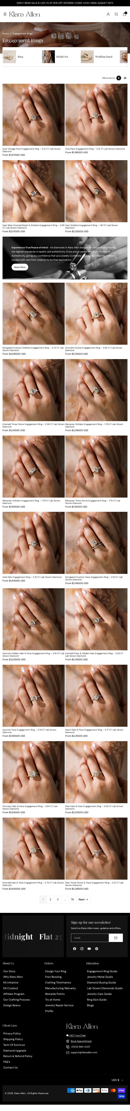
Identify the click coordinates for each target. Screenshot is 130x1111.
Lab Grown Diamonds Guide (105, 988)
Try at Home (52, 999)
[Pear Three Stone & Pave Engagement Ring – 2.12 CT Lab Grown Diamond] (96, 849)
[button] (5, 14)
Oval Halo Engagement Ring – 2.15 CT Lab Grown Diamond (32, 577)
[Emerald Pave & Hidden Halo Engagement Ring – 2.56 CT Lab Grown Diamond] (96, 619)
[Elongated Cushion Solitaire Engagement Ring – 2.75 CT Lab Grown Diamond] (34, 314)
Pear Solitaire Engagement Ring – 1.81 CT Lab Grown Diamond (91, 226)
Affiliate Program (13, 994)
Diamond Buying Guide (101, 982)
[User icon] (108, 14)
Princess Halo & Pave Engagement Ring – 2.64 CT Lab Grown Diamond (30, 807)
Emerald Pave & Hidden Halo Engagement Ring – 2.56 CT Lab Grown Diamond (94, 654)
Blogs (90, 1005)
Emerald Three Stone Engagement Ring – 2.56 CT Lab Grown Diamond (34, 425)
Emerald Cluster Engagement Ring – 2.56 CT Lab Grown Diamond (93, 349)
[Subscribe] (116, 938)
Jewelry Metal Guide (100, 977)
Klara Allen (20, 1093)
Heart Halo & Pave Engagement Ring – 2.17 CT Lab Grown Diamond (94, 731)
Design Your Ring (55, 971)
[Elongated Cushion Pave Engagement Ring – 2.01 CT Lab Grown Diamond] (96, 543)
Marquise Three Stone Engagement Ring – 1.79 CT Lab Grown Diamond (92, 502)
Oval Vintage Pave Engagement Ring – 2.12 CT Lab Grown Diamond (32, 150)
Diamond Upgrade (14, 1050)
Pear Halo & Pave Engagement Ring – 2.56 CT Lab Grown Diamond (94, 807)
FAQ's (6, 1062)
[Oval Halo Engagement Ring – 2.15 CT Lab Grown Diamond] (34, 543)
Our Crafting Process (16, 999)
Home (5, 33)
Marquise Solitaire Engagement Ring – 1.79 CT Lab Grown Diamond (94, 425)
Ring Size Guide (97, 999)
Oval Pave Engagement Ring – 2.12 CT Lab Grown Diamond (95, 149)
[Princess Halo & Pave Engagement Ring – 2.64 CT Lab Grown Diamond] (34, 772)
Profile (49, 1011)
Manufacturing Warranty (60, 988)
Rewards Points (55, 994)
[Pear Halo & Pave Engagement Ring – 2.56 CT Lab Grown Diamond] (96, 772)
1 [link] (43, 899)
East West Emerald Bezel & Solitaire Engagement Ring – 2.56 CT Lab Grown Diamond (34, 226)
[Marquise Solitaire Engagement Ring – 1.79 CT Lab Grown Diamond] (96, 390)
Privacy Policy (12, 1033)
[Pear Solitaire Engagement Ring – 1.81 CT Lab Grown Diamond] (96, 191)
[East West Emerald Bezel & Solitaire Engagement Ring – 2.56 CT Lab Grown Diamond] (34, 191)
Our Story (9, 971)
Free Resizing (53, 977)
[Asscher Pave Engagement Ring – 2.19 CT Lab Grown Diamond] (34, 696)
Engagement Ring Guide (102, 971)
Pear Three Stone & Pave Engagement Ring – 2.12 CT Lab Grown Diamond (94, 884)
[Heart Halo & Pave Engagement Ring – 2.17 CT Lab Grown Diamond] (96, 696)
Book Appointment (81, 1041)
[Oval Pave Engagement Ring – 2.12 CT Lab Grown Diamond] (96, 115)
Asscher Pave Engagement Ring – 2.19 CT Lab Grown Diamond (29, 731)
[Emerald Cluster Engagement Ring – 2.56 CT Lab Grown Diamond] (96, 314)
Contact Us (10, 1067)
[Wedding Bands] (87, 56)
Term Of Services (14, 1045)
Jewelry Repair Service (59, 1005)
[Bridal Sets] (48, 56)
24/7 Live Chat (77, 1035)
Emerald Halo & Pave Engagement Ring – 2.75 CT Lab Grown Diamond (33, 884)
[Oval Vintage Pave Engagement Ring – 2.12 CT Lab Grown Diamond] (34, 115)
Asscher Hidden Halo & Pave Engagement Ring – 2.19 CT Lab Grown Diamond (33, 654)
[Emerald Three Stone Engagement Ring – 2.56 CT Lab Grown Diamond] (34, 390)
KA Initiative (11, 982)
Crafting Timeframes (58, 982)
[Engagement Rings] (9, 56)
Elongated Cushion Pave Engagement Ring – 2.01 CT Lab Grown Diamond (94, 578)
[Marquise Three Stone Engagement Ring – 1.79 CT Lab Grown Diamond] (96, 467)
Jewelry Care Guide (99, 994)
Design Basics (12, 1005)
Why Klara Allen (13, 977)
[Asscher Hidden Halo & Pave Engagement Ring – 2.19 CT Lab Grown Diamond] (34, 619)
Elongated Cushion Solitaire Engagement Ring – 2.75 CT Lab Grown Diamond (33, 349)
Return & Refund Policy (17, 1056)
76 (72, 899)
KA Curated (10, 988)
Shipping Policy (13, 1039)
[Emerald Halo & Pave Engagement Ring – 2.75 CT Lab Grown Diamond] (34, 849)
